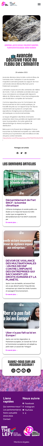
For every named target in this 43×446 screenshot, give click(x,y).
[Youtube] (18, 370)
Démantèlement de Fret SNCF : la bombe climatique (21, 202)
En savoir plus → (12, 222)
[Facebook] (24, 370)
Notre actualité (10, 412)
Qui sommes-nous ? (12, 406)
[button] (39, 4)
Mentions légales (21, 442)
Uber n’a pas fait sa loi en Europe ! (21, 334)
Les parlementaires (12, 409)
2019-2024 (8, 416)
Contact (6, 419)
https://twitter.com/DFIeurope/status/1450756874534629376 (23, 138)
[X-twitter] (29, 370)
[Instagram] (13, 370)
